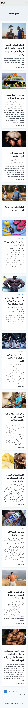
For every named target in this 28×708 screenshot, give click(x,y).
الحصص (22, 149)
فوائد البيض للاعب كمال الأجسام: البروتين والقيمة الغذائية (14, 416)
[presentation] (14, 31)
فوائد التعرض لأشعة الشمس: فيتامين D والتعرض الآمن (15, 595)
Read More (20, 67)
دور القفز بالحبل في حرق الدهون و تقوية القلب (15, 357)
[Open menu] (26, 3)
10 (24, 694)
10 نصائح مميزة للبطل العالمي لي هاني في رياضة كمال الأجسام (14, 300)
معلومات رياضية (21, 41)
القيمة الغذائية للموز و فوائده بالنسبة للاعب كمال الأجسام (15, 478)
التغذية (23, 91)
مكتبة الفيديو (15, 41)
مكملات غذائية (21, 528)
